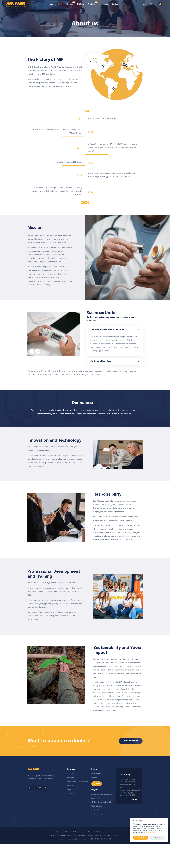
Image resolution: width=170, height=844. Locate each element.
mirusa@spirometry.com (129, 785)
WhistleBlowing (97, 806)
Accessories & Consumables (77, 782)
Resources (104, 4)
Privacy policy (150, 832)
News (69, 789)
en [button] (150, 4)
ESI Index (70, 4)
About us (70, 774)
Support (94, 778)
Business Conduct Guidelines (102, 794)
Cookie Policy (96, 810)
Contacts (115, 4)
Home (51, 4)
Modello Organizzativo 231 (101, 802)
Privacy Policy (96, 798)
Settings (157, 837)
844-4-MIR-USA (125, 794)
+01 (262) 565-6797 (126, 788)
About (60, 4)
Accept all (140, 837)
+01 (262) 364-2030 (126, 790)
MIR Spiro (80, 4)
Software (70, 785)
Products (91, 4)
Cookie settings (97, 814)
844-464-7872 (125, 792)
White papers (96, 774)
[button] (161, 4)
